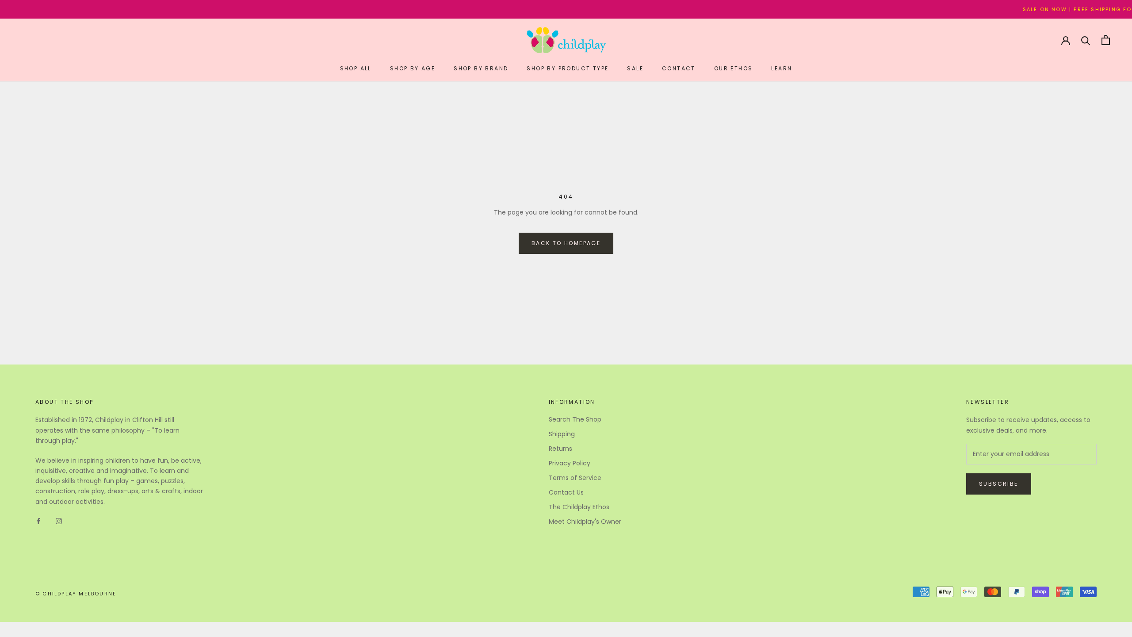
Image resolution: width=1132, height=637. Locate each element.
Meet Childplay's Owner (585, 521)
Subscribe (998, 483)
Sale (635, 68)
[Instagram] (59, 521)
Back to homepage (566, 243)
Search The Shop (575, 419)
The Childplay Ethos (579, 507)
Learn (781, 68)
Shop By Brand (481, 68)
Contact (679, 68)
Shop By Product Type (567, 68)
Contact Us (566, 492)
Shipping (562, 434)
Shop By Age (412, 68)
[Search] (1085, 40)
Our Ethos (733, 68)
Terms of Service (575, 477)
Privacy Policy (569, 463)
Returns (560, 448)
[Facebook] (38, 521)
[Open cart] (1105, 40)
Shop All (355, 68)
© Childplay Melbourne (75, 593)
